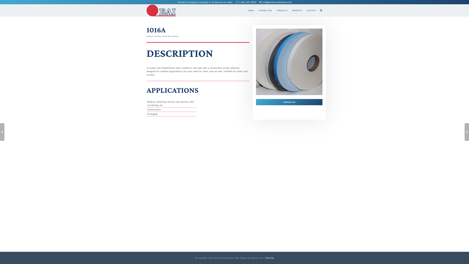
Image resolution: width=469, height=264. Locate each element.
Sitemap (269, 258)
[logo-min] (161, 10)
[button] (321, 10)
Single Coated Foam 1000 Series (162, 36)
